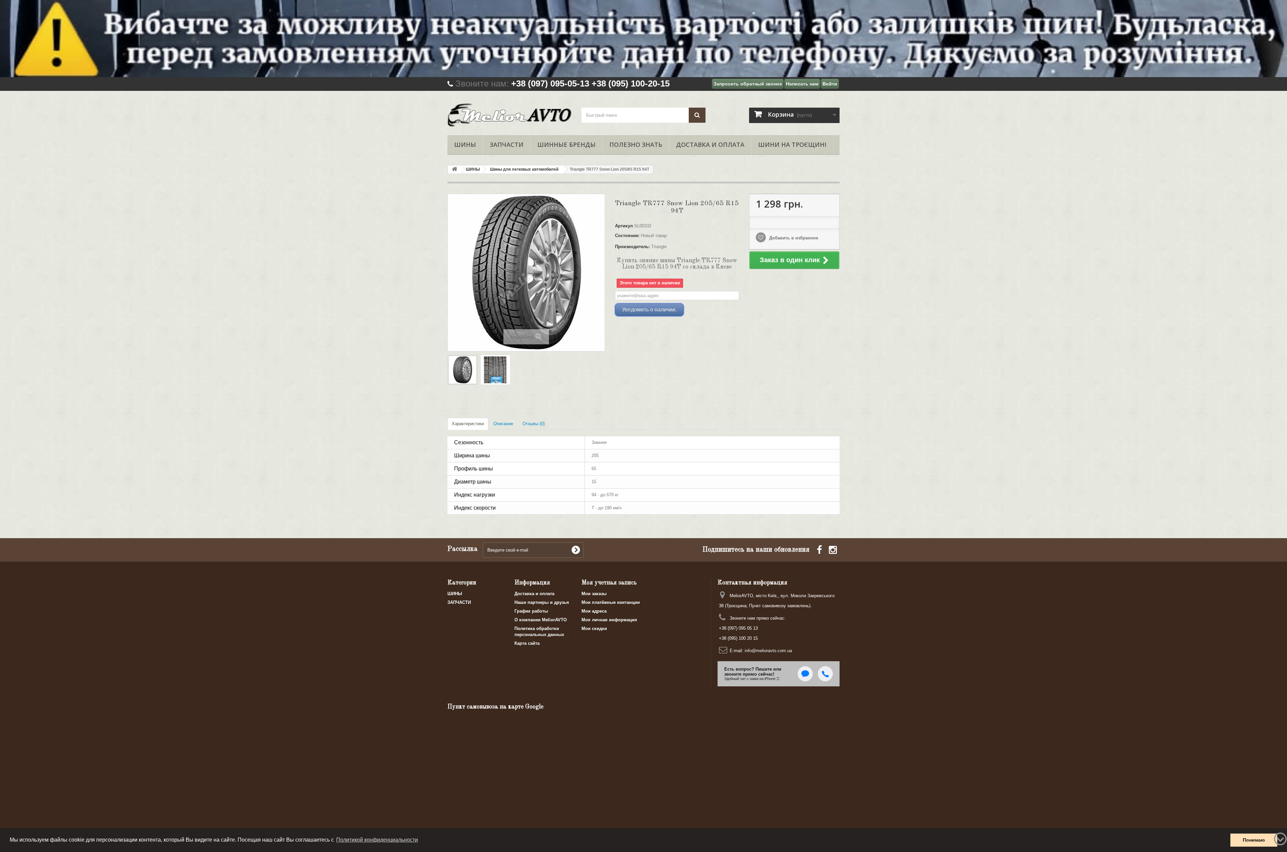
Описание (503, 423)
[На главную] (454, 169)
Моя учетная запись (609, 583)
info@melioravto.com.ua (768, 650)
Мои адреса (594, 611)
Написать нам (802, 84)
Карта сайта (527, 643)
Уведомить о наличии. (649, 310)
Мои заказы (594, 593)
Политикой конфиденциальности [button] (377, 840)
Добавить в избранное (793, 237)
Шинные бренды (566, 144)
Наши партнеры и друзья (541, 602)
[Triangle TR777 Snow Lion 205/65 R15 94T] (462, 370)
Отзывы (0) (534, 423)
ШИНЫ (465, 144)
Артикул (624, 225)
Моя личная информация (609, 619)
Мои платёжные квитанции (610, 602)
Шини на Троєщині (792, 144)
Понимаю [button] (1254, 840)
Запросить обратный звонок (748, 84)
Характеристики (468, 423)
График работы (531, 611)
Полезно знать (635, 144)
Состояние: (627, 235)
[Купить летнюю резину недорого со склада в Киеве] (643, 38)
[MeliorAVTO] (509, 115)
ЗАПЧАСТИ (507, 144)
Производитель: (632, 246)
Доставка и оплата (710, 144)
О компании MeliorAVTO (540, 619)
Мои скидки (594, 628)
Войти (829, 84)
